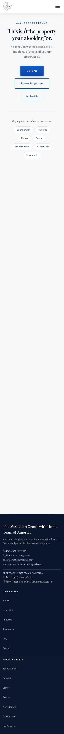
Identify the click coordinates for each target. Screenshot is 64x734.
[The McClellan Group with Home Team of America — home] (7, 6)
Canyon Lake (43, 146)
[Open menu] (57, 6)
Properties (8, 610)
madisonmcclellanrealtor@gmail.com (23, 564)
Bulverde (42, 130)
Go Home (32, 71)
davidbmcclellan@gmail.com (19, 560)
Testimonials (9, 629)
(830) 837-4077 (22, 555)
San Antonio (32, 155)
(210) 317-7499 (19, 551)
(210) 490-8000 (24, 577)
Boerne (39, 138)
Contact (7, 648)
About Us (7, 619)
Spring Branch (23, 130)
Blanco (24, 138)
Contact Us (32, 96)
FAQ (5, 639)
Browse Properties (32, 83)
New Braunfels (22, 146)
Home (6, 600)
